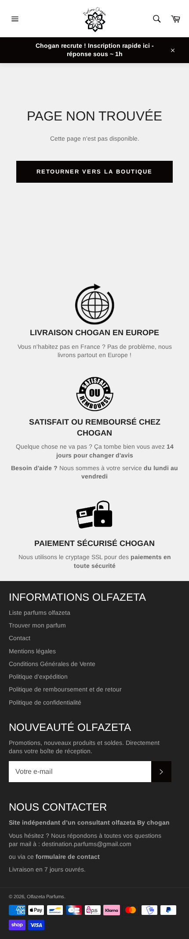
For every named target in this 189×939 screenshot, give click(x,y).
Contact (19, 637)
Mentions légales (32, 651)
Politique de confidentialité (45, 702)
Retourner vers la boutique (94, 171)
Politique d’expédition (38, 676)
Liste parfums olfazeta (39, 612)
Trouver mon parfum (37, 625)
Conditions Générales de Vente (52, 663)
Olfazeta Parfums (45, 896)
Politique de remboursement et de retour (65, 689)
